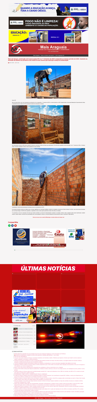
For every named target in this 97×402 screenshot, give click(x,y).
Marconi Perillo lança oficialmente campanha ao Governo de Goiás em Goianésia (31, 394)
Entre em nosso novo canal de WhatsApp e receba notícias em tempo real (48, 217)
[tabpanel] (60, 336)
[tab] (24, 329)
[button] (9, 225)
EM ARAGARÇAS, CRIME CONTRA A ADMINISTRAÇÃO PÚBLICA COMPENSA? (30, 374)
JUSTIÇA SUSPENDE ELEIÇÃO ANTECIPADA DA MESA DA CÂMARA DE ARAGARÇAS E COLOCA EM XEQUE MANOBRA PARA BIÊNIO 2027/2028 (45, 363)
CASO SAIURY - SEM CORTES (23, 344)
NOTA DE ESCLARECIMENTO (20, 356)
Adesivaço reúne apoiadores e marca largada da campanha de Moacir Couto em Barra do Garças (35, 395)
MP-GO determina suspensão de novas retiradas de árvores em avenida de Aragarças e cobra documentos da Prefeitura (40, 353)
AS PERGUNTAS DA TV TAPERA (23, 341)
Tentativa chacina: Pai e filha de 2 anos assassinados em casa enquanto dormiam (32, 335)
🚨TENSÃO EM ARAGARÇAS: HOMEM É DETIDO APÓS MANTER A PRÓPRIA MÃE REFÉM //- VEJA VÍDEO (36, 355)
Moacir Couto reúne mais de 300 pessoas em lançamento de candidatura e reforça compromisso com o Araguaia (38, 367)
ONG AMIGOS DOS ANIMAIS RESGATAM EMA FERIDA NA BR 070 (29, 328)
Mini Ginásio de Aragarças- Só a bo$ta (25, 347)
